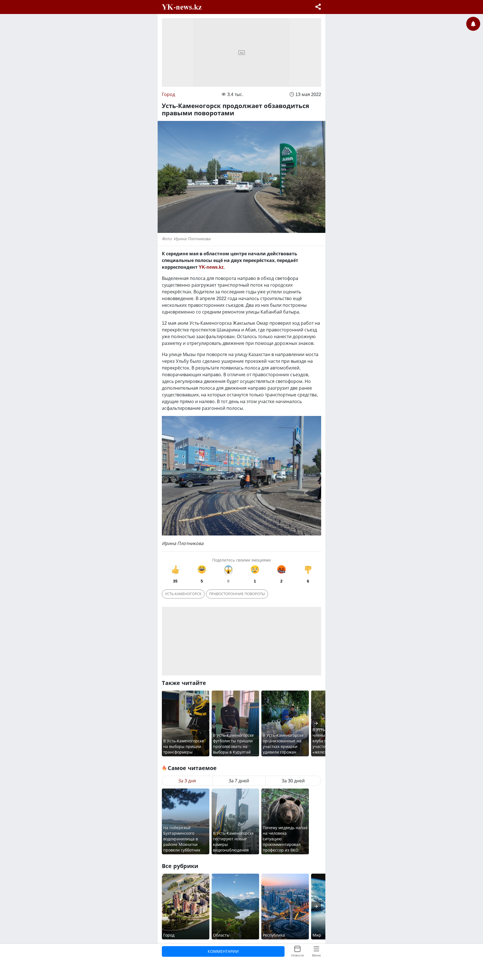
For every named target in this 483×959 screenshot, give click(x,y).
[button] (318, 7)
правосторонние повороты (237, 593)
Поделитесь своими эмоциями (241, 560)
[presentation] (316, 723)
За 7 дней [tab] (239, 781)
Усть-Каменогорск (183, 593)
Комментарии (223, 951)
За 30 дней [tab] (293, 781)
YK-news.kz (211, 267)
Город (168, 94)
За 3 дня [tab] (187, 781)
